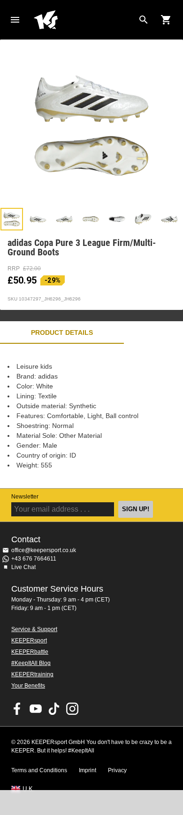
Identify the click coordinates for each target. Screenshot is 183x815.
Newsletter (24, 496)
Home (84, 19)
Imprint (87, 770)
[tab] (11, 219)
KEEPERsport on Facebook (17, 709)
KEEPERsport (29, 640)
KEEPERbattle (29, 652)
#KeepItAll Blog (31, 663)
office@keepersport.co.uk (43, 550)
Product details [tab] (62, 332)
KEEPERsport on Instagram (72, 709)
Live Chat (23, 567)
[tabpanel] (91, 416)
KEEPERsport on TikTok (54, 709)
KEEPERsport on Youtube (36, 709)
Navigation (15, 19)
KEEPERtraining (32, 674)
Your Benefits (28, 685)
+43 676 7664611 (33, 558)
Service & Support (34, 629)
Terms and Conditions (39, 770)
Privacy (117, 770)
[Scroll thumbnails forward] (171, 219)
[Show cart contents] (166, 19)
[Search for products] (143, 19)
